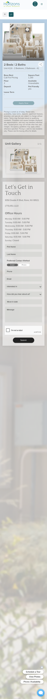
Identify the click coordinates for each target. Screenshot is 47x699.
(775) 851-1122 (12, 206)
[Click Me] (35, 3)
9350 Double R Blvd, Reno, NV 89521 (22, 200)
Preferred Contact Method (18, 261)
